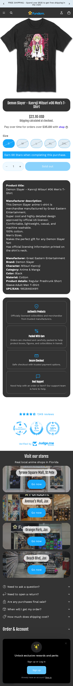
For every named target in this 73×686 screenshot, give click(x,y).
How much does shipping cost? (28, 616)
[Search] (11, 13)
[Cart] (69, 13)
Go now (36, 484)
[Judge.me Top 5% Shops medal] (36, 428)
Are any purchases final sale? (26, 601)
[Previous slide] (3, 4)
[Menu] (4, 13)
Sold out (47, 166)
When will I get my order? (24, 609)
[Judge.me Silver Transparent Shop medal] (20, 428)
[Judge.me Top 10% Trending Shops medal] (53, 428)
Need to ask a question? (23, 586)
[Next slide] (69, 4)
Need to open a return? (23, 594)
